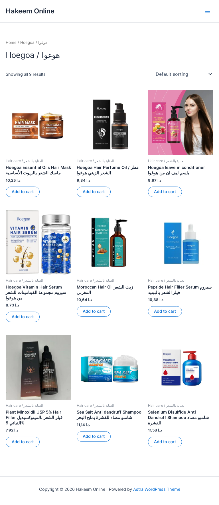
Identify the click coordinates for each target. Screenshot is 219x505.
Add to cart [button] (23, 191)
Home (11, 42)
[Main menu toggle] (207, 11)
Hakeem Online (30, 11)
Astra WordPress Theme (156, 489)
